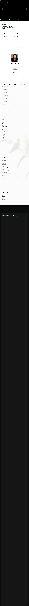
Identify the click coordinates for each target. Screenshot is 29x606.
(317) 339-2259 (14, 69)
